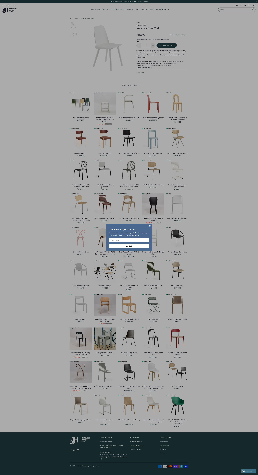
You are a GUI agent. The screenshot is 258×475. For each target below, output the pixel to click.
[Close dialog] (150, 226)
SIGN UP (129, 246)
